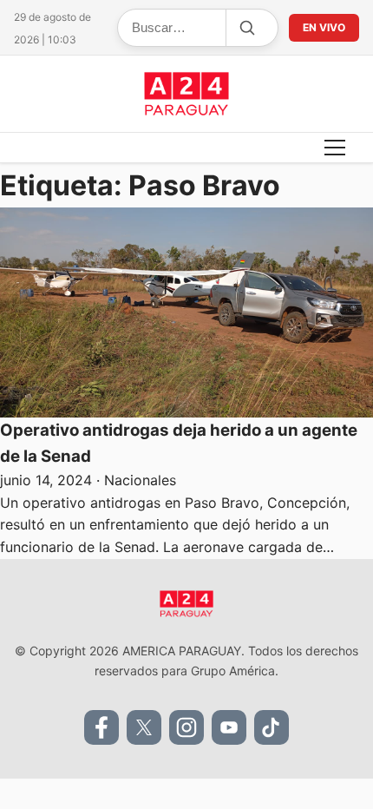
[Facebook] (101, 727)
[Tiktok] (271, 727)
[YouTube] (229, 727)
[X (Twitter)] (144, 727)
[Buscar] (246, 28)
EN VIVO (324, 27)
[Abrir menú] (335, 147)
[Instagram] (186, 727)
